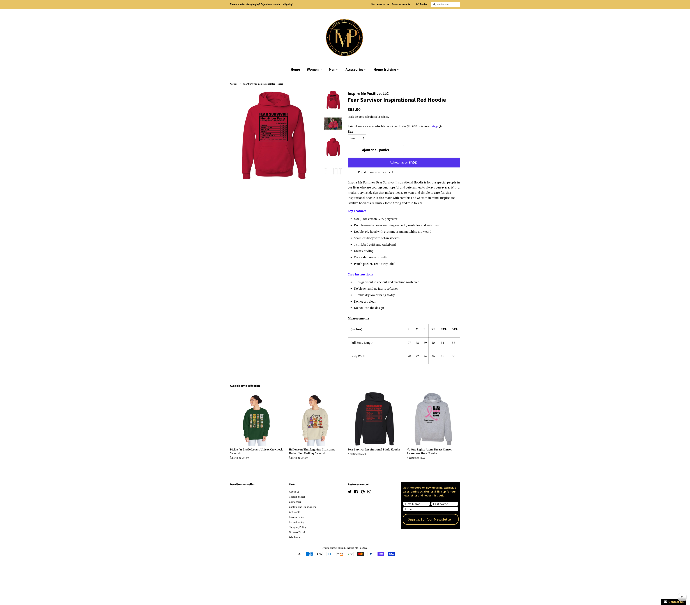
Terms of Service (298, 532)
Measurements (358, 318)
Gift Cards (294, 512)
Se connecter (378, 4)
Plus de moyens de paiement (375, 172)
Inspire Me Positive (356, 547)
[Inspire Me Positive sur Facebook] (356, 492)
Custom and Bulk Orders (302, 507)
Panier (423, 4)
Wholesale (294, 537)
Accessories (355, 69)
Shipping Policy (297, 527)
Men (332, 69)
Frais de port (356, 117)
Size (350, 131)
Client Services (297, 496)
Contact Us (675, 601)
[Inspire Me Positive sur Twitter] (350, 492)
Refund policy (296, 522)
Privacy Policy (296, 517)
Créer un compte (401, 4)
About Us (294, 491)
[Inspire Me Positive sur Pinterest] (363, 492)
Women (313, 69)
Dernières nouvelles (242, 484)
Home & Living (385, 69)
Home (295, 69)
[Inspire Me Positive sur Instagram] (369, 492)
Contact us (295, 501)
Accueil (233, 84)
